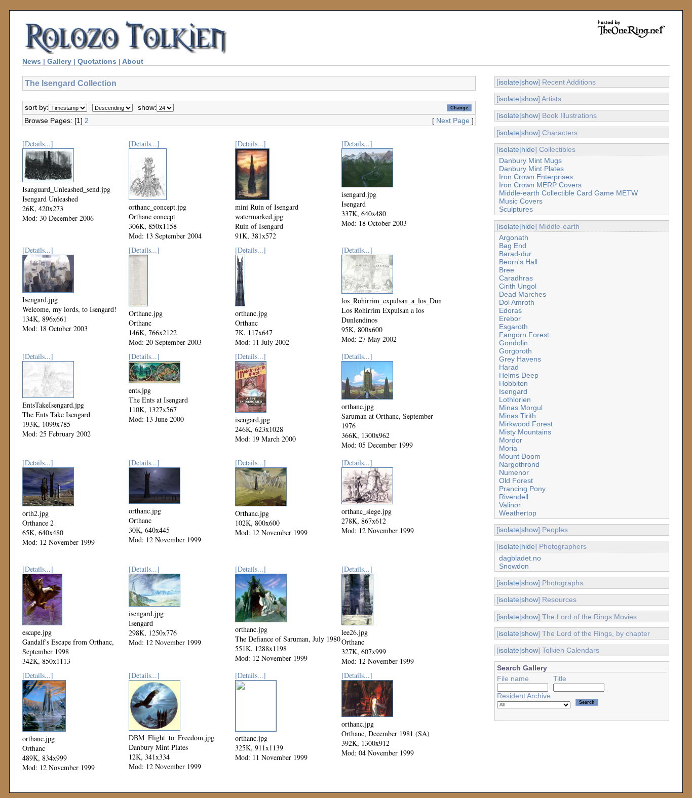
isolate (508, 82)
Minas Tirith (517, 416)
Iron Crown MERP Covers (540, 185)
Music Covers (521, 201)
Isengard (513, 391)
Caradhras (516, 278)
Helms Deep (519, 375)
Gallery (59, 61)
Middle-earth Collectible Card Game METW (568, 193)
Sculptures (516, 209)
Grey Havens (520, 359)
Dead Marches (522, 294)
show (529, 82)
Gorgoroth (515, 351)
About (132, 61)
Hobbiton (513, 383)
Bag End (512, 246)
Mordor (510, 440)
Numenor (514, 472)
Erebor (510, 318)
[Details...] (37, 143)
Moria (508, 448)
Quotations (97, 61)
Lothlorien (515, 399)
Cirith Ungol (517, 286)
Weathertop (517, 513)
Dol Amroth (516, 302)
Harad (509, 367)
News (31, 61)
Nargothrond (519, 464)
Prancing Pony (522, 489)
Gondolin (513, 343)
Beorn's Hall (518, 262)
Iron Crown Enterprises (536, 177)
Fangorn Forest (524, 335)
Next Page (453, 120)
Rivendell (513, 497)
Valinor (510, 505)
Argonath (513, 237)
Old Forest (516, 480)
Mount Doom (520, 456)
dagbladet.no (520, 558)
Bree (506, 270)
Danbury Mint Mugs (530, 160)
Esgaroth (513, 327)
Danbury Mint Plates (531, 169)
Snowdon (514, 566)
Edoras (510, 310)
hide (528, 149)
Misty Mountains (525, 432)
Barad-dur (515, 254)
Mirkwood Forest (526, 424)
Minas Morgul (521, 408)
